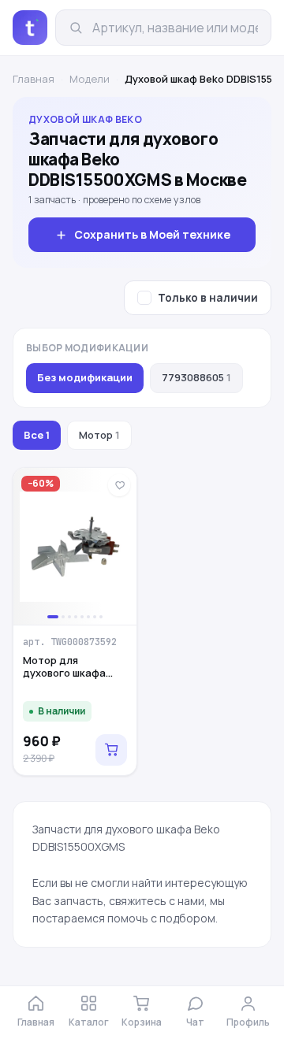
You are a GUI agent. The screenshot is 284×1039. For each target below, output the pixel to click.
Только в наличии (208, 298)
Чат (195, 1022)
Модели (89, 79)
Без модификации (85, 377)
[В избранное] (119, 485)
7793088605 (196, 377)
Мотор (99, 435)
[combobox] (175, 27)
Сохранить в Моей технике (152, 234)
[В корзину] (111, 750)
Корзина (141, 1022)
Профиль (248, 1022)
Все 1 (37, 435)
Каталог (89, 1022)
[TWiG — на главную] (30, 27)
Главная (33, 79)
